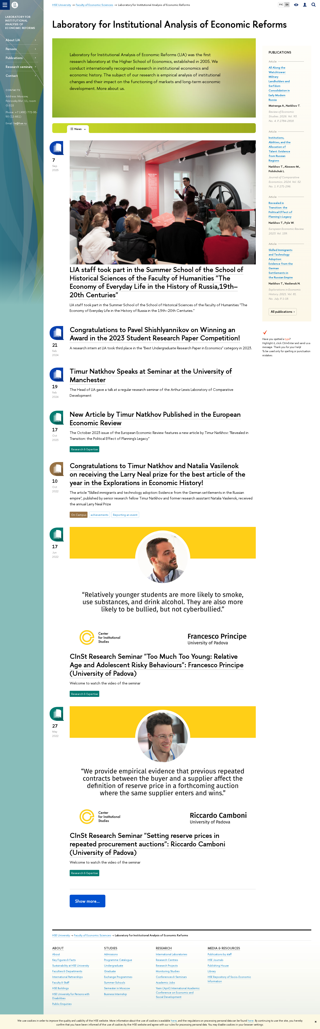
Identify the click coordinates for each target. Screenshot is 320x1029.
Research (164, 948)
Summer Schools (114, 982)
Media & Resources (224, 948)
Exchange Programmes (118, 977)
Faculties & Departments (67, 971)
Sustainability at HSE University (70, 965)
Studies (110, 948)
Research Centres (167, 960)
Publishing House (218, 965)
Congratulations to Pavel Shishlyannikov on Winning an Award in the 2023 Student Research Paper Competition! (155, 334)
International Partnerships (67, 977)
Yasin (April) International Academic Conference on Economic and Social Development (178, 992)
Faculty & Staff (60, 982)
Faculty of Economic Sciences (92, 935)
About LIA (13, 40)
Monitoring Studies (167, 971)
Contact (12, 76)
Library (212, 971)
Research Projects (167, 965)
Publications (14, 58)
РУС (281, 4)
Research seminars (19, 67)
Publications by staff (220, 954)
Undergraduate (113, 965)
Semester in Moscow (117, 988)
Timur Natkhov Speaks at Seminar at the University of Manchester (151, 375)
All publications (281, 311)
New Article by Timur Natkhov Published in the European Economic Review (155, 418)
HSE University (61, 935)
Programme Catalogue (118, 960)
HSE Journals (215, 960)
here (174, 1020)
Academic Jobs (165, 982)
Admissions (111, 954)
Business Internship (115, 994)
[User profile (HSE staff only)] (304, 5)
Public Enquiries (61, 1004)
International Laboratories (171, 954)
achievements (99, 515)
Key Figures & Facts (64, 960)
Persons (11, 49)
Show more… (87, 901)
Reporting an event (125, 515)
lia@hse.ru (20, 123)
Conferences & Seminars (171, 977)
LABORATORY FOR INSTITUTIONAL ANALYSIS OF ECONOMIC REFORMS (20, 22)
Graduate (110, 971)
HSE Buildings (60, 988)
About (58, 948)
